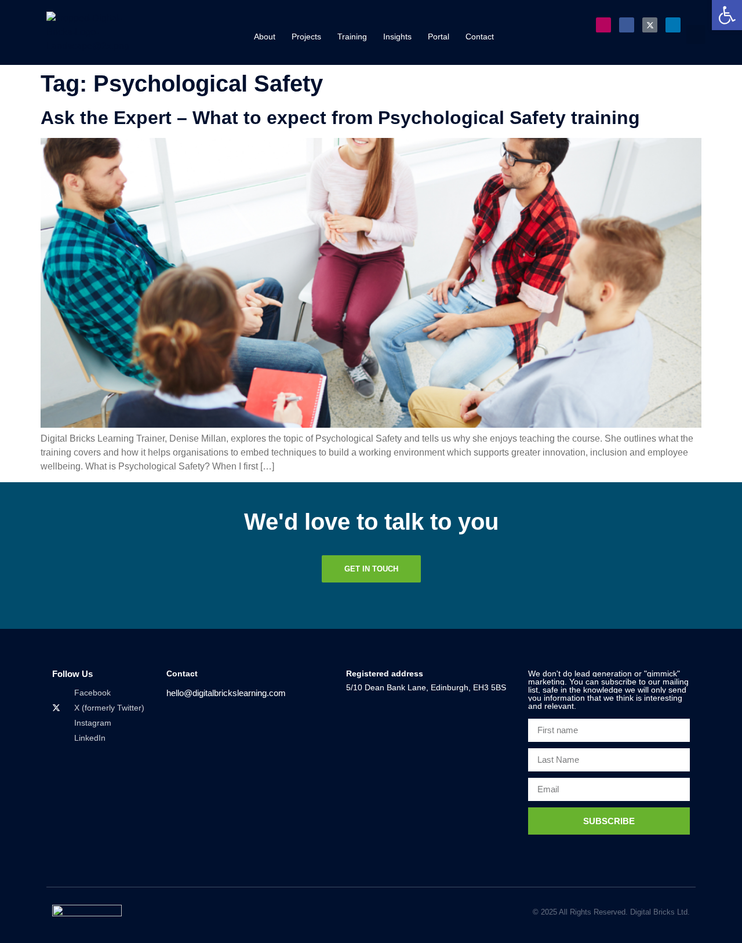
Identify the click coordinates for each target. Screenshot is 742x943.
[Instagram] (603, 24)
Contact (479, 36)
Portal (438, 36)
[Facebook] (626, 24)
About (264, 36)
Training (352, 36)
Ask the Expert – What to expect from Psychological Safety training (340, 117)
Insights (397, 36)
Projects (306, 36)
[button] (695, 34)
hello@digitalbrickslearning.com (226, 693)
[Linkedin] (673, 24)
